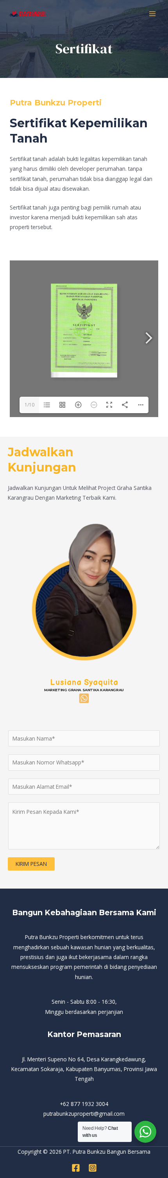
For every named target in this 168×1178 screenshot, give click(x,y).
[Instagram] (92, 1168)
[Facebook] (75, 1168)
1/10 (29, 404)
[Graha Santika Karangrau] (27, 14)
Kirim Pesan (31, 863)
